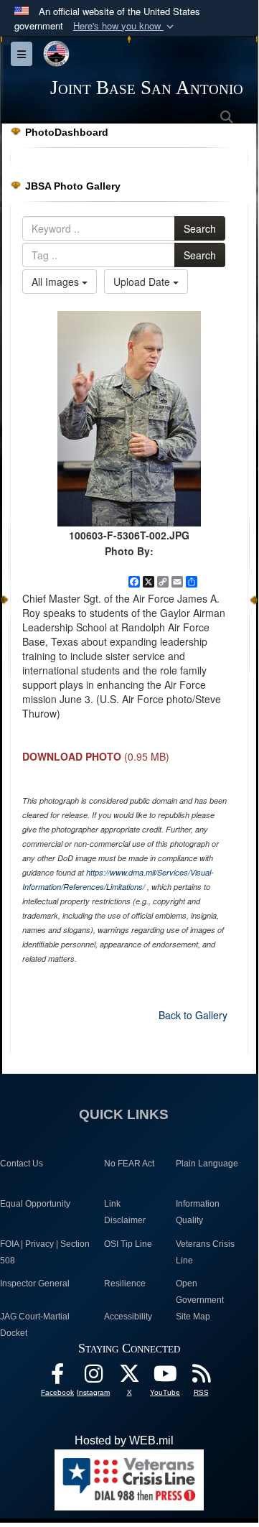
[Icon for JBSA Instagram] (93, 1377)
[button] (124, 26)
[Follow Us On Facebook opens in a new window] (57, 1377)
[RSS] (201, 1377)
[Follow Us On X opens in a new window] (129, 1377)
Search (200, 228)
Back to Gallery (193, 1015)
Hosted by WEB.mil (124, 1440)
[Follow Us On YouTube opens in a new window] (165, 1377)
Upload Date (143, 281)
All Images (57, 281)
